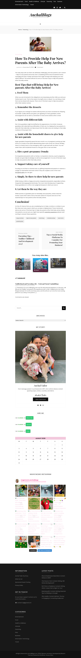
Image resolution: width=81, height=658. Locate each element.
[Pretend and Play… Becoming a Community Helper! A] (47, 529)
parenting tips (19, 221)
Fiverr (28, 431)
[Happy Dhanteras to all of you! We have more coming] (60, 542)
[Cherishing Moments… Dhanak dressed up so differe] (60, 491)
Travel (32, 4)
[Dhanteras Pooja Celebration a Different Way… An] (47, 542)
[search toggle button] (64, 8)
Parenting (49, 1)
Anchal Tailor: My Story (21, 576)
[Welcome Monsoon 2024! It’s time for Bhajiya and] (47, 491)
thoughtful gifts (19, 172)
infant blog (41, 218)
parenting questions (51, 212)
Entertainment (19, 1)
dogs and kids (19, 218)
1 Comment (40, 67)
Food (26, 1)
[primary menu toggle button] (40, 24)
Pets (55, 1)
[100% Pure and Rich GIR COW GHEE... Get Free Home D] (47, 516)
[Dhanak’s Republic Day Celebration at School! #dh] (21, 542)
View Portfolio (40, 399)
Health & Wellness (34, 1)
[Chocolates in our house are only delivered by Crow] (34, 529)
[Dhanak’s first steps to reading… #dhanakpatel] (60, 516)
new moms (60, 218)
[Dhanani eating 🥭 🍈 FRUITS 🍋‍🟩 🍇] (60, 504)
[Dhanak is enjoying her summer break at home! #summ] (21, 529)
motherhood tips (51, 218)
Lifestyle (43, 1)
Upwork (29, 424)
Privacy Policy (19, 585)
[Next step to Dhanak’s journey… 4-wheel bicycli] (60, 529)
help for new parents (31, 218)
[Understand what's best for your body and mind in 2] (34, 504)
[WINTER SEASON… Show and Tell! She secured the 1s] (34, 542)
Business (60, 1)
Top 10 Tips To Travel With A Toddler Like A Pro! (58, 264)
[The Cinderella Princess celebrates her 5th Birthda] (21, 491)
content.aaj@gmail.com (24, 603)
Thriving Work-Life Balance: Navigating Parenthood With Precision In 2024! (22, 265)
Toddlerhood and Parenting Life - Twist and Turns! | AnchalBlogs (37, 284)
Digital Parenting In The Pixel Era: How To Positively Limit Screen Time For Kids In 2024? (40, 267)
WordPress (42, 655)
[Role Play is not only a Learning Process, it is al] (47, 504)
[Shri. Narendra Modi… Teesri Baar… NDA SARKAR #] (21, 504)
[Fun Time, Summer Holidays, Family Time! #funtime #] (34, 516)
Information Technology (22, 4)
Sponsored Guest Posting (22, 582)
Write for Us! (18, 579)
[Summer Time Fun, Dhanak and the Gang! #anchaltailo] (34, 491)
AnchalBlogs (40, 14)
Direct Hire (30, 418)
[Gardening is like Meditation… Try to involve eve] (21, 516)
